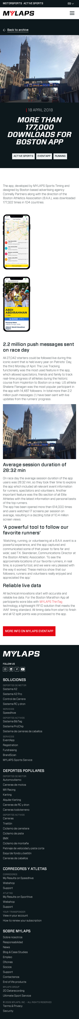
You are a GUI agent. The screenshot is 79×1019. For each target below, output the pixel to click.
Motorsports (12, 3)
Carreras (8, 818)
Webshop (9, 883)
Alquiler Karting (12, 800)
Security (8, 1011)
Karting (7, 794)
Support (8, 888)
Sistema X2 (10, 689)
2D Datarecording (13, 990)
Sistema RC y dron (14, 704)
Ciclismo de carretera (16, 828)
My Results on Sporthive (18, 897)
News (6, 947)
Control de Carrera (14, 699)
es (69, 3)
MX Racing (9, 789)
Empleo (7, 957)
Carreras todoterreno (16, 809)
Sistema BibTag (12, 721)
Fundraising (10, 750)
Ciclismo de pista (13, 833)
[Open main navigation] (72, 13)
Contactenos (11, 977)
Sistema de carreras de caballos (22, 731)
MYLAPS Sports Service (17, 760)
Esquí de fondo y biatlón (17, 853)
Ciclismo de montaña (16, 843)
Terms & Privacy (12, 1006)
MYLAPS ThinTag (51, 601)
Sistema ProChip (13, 726)
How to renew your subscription (22, 920)
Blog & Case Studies (15, 952)
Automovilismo (12, 780)
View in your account (15, 915)
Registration (10, 745)
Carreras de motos (14, 784)
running (60, 156)
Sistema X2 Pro (12, 694)
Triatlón (7, 823)
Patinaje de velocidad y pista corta (23, 848)
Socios (7, 967)
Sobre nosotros (12, 937)
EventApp (44, 156)
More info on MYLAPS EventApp (29, 631)
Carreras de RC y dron (16, 805)
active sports (23, 156)
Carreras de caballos (15, 858)
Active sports (33, 3)
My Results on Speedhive (18, 878)
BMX (5, 838)
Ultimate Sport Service (17, 995)
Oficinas (8, 962)
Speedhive (9, 712)
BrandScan (9, 755)
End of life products (14, 982)
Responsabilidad (13, 942)
